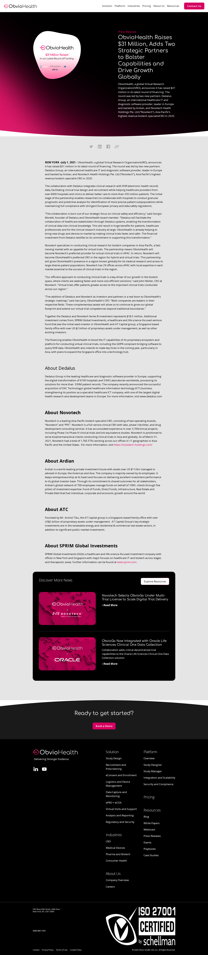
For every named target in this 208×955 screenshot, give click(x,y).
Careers (110, 886)
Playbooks (150, 849)
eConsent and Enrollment (121, 775)
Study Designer (153, 765)
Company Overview (117, 880)
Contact (36, 950)
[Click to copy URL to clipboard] (116, 146)
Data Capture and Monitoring (116, 794)
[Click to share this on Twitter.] (91, 146)
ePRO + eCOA (114, 802)
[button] (107, 6)
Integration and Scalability (159, 777)
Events (147, 842)
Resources (173, 6)
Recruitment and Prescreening (116, 767)
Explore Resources (155, 581)
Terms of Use (61, 950)
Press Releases (152, 836)
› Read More (109, 605)
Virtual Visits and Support (121, 809)
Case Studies (151, 855)
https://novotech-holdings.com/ (133, 444)
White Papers (152, 823)
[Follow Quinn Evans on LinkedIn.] (36, 769)
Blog (146, 816)
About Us (159, 6)
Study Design (114, 758)
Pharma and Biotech (118, 854)
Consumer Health (116, 860)
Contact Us (194, 6)
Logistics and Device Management (118, 783)
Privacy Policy (47, 950)
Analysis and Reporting (120, 815)
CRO (108, 841)
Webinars (149, 829)
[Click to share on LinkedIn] (99, 146)
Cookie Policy (75, 950)
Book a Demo (104, 726)
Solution (107, 6)
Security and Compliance (158, 784)
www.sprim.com (126, 562)
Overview (149, 758)
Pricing (146, 6)
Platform (120, 6)
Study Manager (153, 771)
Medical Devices (115, 848)
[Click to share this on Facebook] (108, 146)
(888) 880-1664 (39, 930)
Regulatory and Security (120, 822)
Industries (134, 6)
